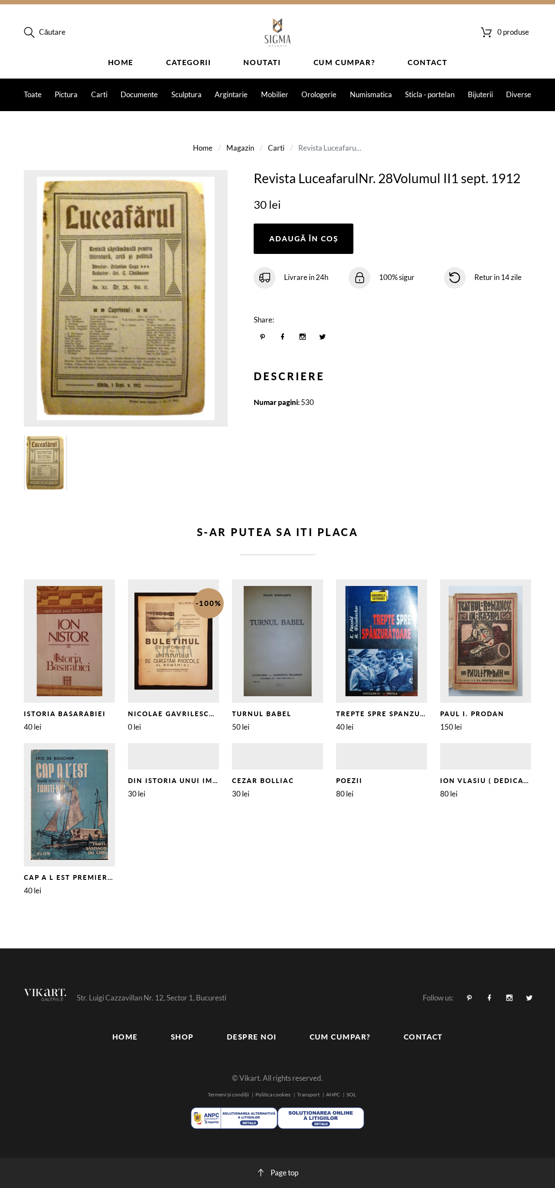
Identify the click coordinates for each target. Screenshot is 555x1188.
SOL (351, 1094)
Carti (99, 94)
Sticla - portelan (429, 94)
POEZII (349, 780)
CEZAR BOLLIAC (263, 780)
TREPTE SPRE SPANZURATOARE (396, 713)
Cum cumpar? (344, 62)
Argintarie (231, 94)
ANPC (333, 1094)
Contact (427, 62)
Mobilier (274, 94)
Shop (182, 1036)
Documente (139, 94)
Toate (33, 94)
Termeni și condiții (228, 1094)
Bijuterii (480, 94)
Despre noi (252, 1036)
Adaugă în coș (303, 238)
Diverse (518, 94)
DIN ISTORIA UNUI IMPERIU (182, 780)
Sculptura (186, 94)
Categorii (188, 62)
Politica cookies (273, 1094)
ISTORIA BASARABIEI (65, 713)
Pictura (66, 94)
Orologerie (318, 94)
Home (121, 62)
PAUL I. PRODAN (472, 713)
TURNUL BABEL (261, 713)
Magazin (240, 147)
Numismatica (371, 94)
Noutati (262, 62)
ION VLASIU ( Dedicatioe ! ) (496, 780)
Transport (308, 1094)
